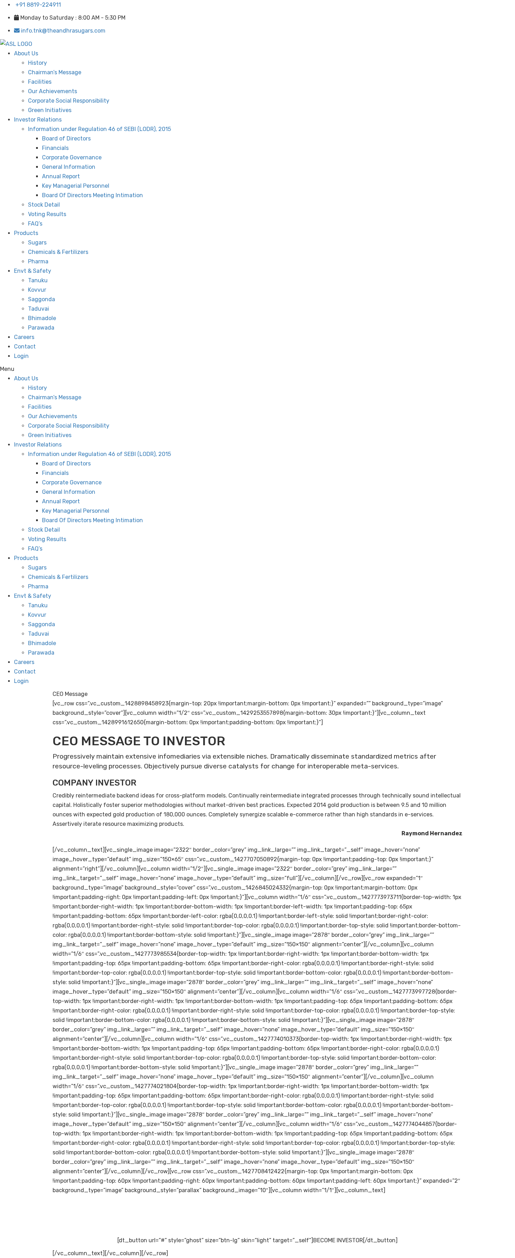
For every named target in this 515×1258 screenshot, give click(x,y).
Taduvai (38, 308)
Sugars (37, 242)
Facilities (40, 81)
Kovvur (37, 289)
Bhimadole (42, 318)
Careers (24, 337)
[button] (205, 369)
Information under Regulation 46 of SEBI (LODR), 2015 (99, 129)
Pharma (38, 261)
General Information (68, 167)
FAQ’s (35, 223)
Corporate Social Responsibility (68, 100)
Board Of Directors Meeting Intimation (92, 195)
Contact (25, 346)
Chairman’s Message (54, 72)
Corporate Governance (72, 157)
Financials (55, 148)
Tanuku (38, 280)
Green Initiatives (49, 110)
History (37, 63)
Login (21, 356)
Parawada (41, 327)
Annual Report (61, 176)
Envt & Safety (32, 271)
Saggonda (41, 299)
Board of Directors (66, 138)
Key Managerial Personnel (75, 185)
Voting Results (47, 214)
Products (26, 233)
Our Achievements (52, 91)
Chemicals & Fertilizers (58, 252)
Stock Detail (44, 204)
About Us (26, 53)
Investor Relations (38, 119)
